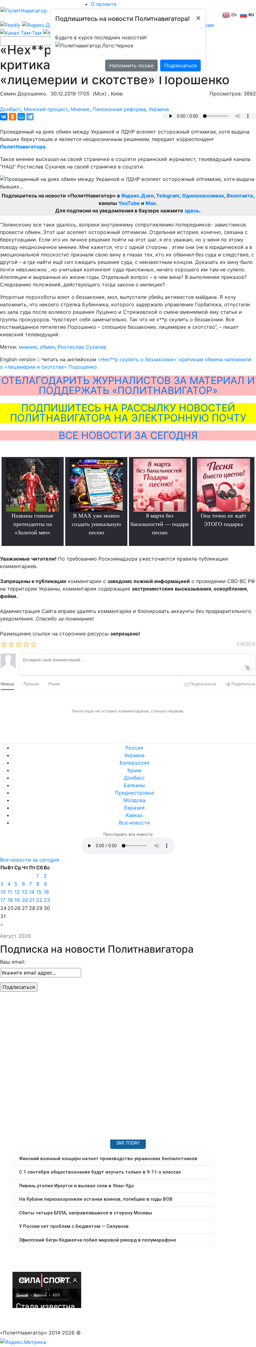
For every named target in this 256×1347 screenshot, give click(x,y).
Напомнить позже (131, 65)
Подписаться (180, 65)
